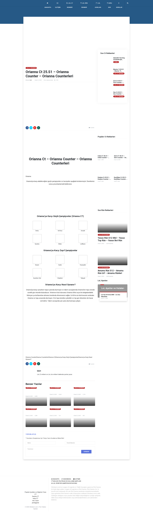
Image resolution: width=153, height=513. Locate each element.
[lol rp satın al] (76, 467)
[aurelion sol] (37, 272)
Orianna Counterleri (42, 357)
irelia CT (35, 498)
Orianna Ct (51, 357)
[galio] (60, 259)
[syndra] (37, 238)
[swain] (37, 259)
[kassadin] (83, 259)
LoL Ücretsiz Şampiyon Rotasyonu (65, 483)
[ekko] (60, 238)
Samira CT (35, 496)
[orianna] (30, 170)
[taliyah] (83, 272)
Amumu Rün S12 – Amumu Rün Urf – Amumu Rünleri (110, 271)
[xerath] (83, 225)
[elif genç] (35, 505)
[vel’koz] (60, 225)
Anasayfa (55, 479)
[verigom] (103, 332)
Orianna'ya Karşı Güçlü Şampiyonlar (66, 357)
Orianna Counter (31, 357)
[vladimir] (60, 272)
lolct (31, 80)
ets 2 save (35, 500)
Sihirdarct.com (33, 507)
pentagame (35, 502)
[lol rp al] (60, 30)
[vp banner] (109, 313)
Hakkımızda (67, 479)
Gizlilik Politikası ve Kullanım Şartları (67, 481)
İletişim (77, 479)
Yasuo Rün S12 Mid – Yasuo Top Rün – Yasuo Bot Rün (111, 239)
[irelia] (37, 225)
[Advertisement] (60, 53)
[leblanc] (83, 238)
